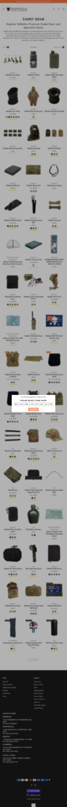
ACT (41, 404)
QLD (16, 404)
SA (46, 404)
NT (37, 404)
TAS (51, 404)
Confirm (33, 409)
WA (21, 404)
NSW (26, 404)
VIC (32, 404)
